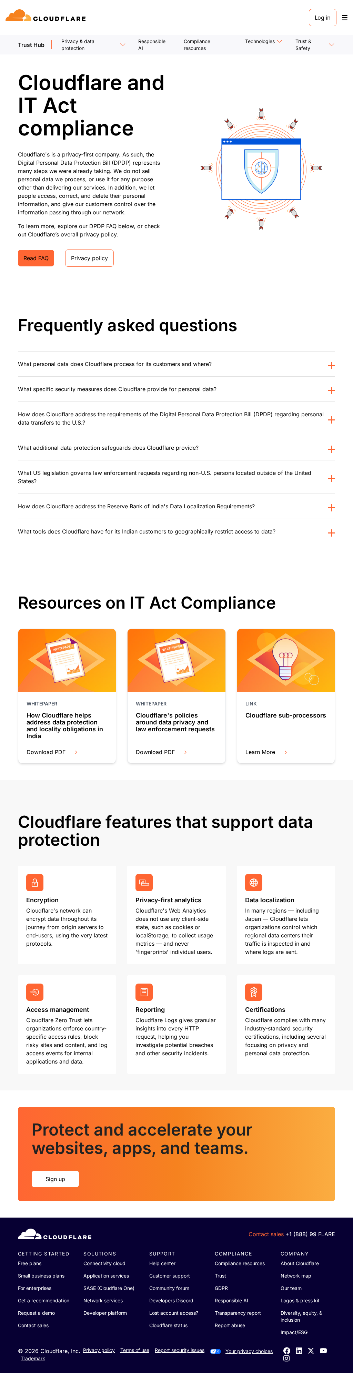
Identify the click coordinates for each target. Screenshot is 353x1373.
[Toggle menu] (344, 18)
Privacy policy (89, 258)
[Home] (47, 17)
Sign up (55, 1179)
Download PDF (46, 752)
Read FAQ (36, 258)
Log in (323, 17)
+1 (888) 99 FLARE (310, 1234)
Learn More (260, 752)
